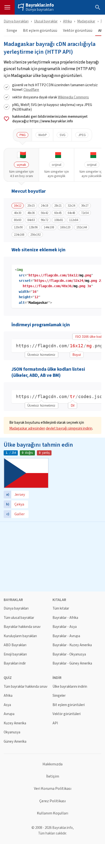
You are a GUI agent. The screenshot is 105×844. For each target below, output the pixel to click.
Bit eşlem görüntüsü (40, 30)
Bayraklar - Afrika (65, 618)
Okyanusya (12, 732)
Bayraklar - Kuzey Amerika (72, 645)
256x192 (35, 234)
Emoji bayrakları (15, 654)
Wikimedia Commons (73, 97)
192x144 (81, 227)
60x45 (58, 213)
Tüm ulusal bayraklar (19, 618)
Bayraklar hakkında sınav (22, 627)
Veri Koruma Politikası (52, 788)
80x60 (17, 220)
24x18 (44, 205)
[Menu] (7, 7)
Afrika (67, 21)
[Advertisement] (52, 556)
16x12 (17, 205)
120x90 (18, 227)
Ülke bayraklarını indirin (69, 686)
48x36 (31, 213)
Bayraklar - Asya (64, 627)
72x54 (84, 213)
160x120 (65, 227)
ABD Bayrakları (15, 645)
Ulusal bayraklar (46, 21)
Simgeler (59, 695)
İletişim (52, 776)
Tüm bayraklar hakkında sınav (25, 686)
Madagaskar (86, 21)
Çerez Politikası (52, 801)
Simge (12, 30)
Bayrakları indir (15, 663)
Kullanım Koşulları (52, 813)
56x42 (44, 213)
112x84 (73, 220)
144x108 (49, 227)
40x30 (17, 213)
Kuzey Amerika (15, 723)
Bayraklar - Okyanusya (69, 654)
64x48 (71, 213)
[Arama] (97, 7)
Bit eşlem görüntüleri (68, 705)
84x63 (31, 220)
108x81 (58, 220)
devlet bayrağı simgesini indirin (69, 428)
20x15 (31, 205)
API (55, 723)
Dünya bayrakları (39, 9)
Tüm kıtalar (60, 608)
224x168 (19, 234)
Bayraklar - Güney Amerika (72, 663)
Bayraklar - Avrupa (66, 636)
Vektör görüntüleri (66, 714)
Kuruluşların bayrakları (20, 636)
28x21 (58, 205)
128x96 (33, 227)
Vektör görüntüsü (77, 30)
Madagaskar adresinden (27, 428)
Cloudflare (31, 89)
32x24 (71, 205)
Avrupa (9, 714)
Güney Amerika (15, 741)
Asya (7, 705)
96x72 (44, 220)
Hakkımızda (52, 764)
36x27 (84, 205)
